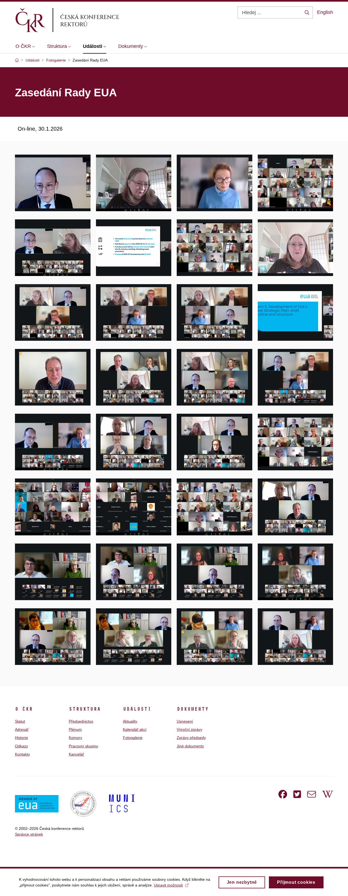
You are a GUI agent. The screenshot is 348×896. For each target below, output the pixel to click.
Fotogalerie (132, 737)
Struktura (85, 709)
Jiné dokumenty (190, 746)
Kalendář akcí (135, 729)
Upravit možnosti (168, 885)
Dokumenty (193, 709)
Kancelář (76, 754)
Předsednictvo (81, 721)
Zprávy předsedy (191, 737)
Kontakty (22, 754)
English (325, 12)
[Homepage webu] (76, 20)
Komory (75, 737)
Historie (21, 737)
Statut (20, 721)
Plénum (75, 729)
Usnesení (185, 721)
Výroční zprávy (189, 729)
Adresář (22, 729)
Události (137, 709)
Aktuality (130, 721)
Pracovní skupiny (83, 746)
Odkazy (21, 746)
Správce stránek (29, 834)
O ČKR (24, 709)
